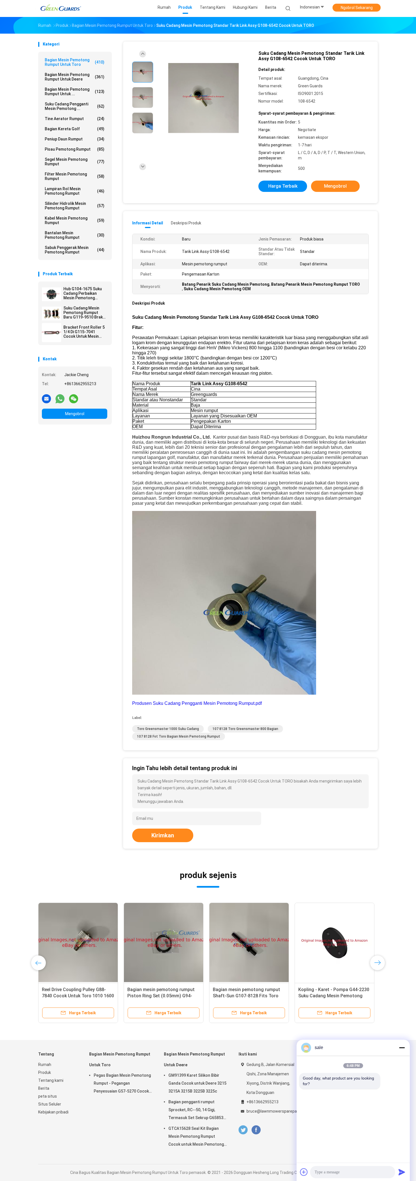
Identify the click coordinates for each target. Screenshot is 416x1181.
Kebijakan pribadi (53, 1112)
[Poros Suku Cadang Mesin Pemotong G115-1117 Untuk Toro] (249, 942)
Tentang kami (50, 1080)
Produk (44, 1072)
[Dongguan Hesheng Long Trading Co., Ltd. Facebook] (256, 1130)
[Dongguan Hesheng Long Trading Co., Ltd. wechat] (73, 398)
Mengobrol (74, 413)
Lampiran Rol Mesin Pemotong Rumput (74, 191)
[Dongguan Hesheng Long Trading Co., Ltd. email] (46, 398)
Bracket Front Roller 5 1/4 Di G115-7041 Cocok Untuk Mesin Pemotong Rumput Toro (84, 332)
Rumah (44, 1064)
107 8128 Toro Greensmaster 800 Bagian (245, 729)
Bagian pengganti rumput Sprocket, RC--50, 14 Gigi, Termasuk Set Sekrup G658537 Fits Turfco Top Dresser (197, 1111)
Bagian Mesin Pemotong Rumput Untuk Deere (74, 76)
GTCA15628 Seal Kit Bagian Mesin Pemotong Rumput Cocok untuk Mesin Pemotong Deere (196, 1137)
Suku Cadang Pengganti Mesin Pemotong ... (74, 106)
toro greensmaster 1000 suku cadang (168, 729)
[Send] (401, 1172)
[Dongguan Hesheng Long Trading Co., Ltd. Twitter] (243, 1130)
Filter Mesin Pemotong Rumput (74, 176)
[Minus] (401, 1047)
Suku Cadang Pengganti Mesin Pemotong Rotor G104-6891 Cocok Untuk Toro (74, 996)
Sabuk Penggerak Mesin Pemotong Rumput (74, 249)
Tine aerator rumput (74, 118)
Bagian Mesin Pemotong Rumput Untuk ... (74, 91)
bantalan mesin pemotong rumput (74, 235)
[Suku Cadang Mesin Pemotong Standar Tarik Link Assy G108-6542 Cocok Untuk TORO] (203, 98)
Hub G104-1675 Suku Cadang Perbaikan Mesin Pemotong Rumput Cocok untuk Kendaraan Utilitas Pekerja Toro (82, 293)
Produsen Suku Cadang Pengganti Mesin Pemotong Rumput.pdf (197, 703)
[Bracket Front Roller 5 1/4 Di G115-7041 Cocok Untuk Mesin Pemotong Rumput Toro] (51, 332)
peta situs (47, 1096)
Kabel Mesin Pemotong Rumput (74, 220)
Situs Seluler (49, 1104)
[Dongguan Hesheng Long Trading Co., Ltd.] (60, 8)
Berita (43, 1088)
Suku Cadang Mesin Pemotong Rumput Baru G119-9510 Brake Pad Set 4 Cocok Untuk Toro (84, 312)
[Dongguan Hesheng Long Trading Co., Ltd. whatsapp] (60, 398)
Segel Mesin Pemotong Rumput (74, 161)
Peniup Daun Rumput (74, 139)
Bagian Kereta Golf (74, 129)
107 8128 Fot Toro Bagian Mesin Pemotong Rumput (178, 736)
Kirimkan (162, 835)
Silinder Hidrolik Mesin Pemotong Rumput (74, 205)
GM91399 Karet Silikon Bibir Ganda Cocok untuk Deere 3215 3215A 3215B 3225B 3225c (197, 1083)
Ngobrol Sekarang (357, 7)
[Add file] (304, 1172)
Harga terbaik (282, 186)
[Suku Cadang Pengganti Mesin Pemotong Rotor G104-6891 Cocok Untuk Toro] (78, 942)
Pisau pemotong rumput (74, 149)
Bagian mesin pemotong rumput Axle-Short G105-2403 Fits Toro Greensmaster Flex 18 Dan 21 (161, 996)
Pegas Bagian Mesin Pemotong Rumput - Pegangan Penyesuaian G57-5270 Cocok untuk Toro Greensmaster (122, 1084)
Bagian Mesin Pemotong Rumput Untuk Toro (74, 62)
